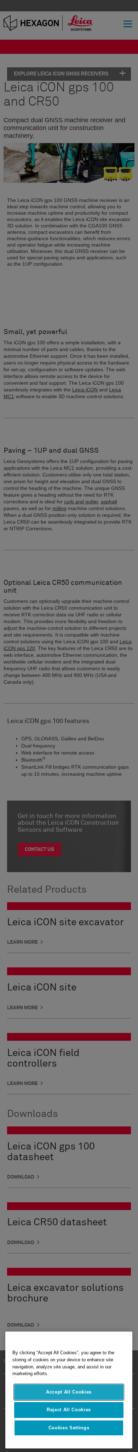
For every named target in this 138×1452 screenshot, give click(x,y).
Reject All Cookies (69, 1409)
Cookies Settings (69, 1427)
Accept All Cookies (69, 1392)
